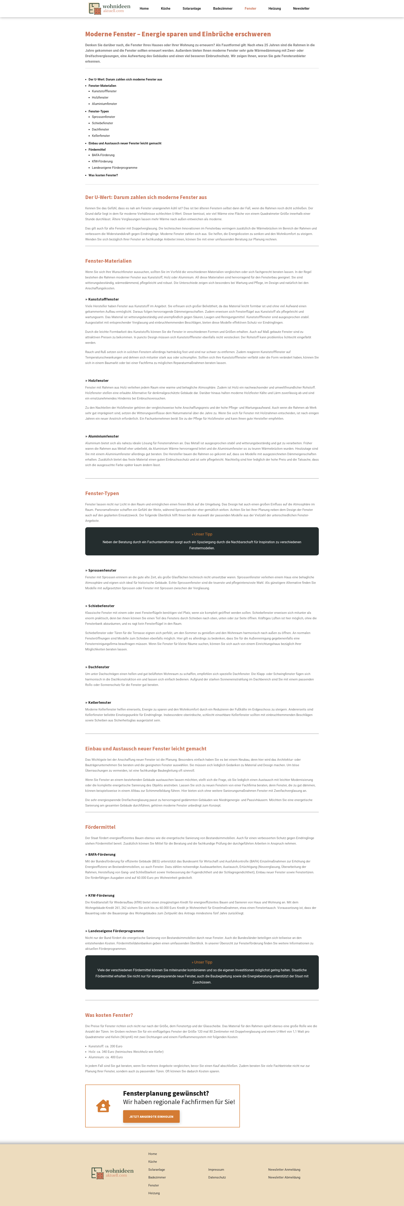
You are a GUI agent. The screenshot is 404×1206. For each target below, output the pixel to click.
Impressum (216, 1170)
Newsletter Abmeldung (284, 1177)
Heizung (274, 9)
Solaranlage (192, 9)
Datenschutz (217, 1177)
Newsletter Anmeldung (284, 1170)
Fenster (250, 9)
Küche (165, 9)
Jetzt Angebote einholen (151, 1116)
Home (144, 9)
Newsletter (301, 9)
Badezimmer (223, 9)
